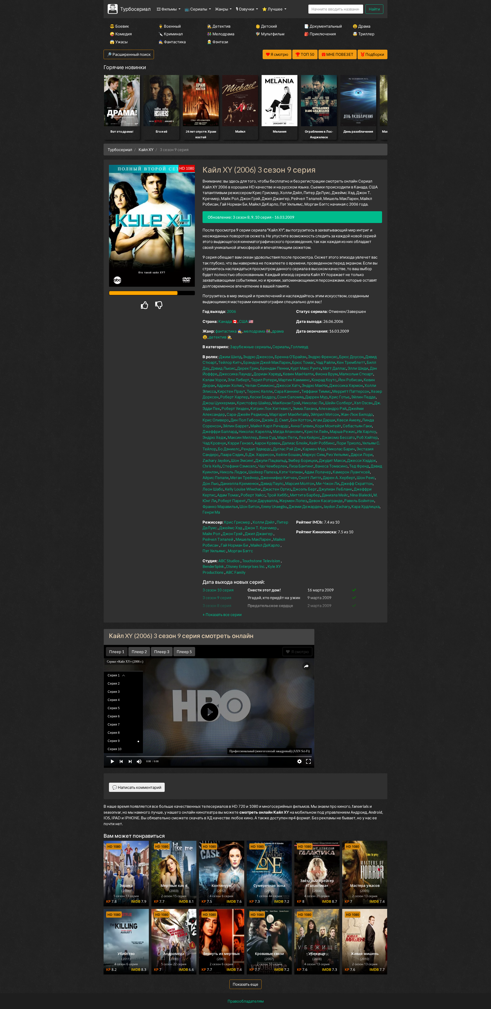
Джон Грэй (232, 533)
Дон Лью (211, 483)
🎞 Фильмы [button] (167, 9)
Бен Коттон (300, 420)
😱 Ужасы (119, 41)
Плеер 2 (139, 651)
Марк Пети (287, 437)
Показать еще (245, 984)
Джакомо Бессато (338, 437)
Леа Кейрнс (309, 437)
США (243, 321)
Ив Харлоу (366, 431)
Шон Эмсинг (242, 460)
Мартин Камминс (294, 379)
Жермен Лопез (293, 500)
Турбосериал (135, 9)
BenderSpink (213, 566)
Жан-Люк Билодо (357, 414)
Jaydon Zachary (336, 506)
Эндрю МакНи (315, 385)
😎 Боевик (119, 26)
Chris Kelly (212, 466)
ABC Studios (229, 560)
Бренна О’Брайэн (290, 356)
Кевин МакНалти (298, 373)
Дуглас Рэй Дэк (287, 449)
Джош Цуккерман (219, 402)
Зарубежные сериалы (250, 346)
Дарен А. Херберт (339, 477)
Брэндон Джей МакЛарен (267, 362)
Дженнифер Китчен (278, 477)
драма (278, 331)
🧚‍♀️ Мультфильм (269, 33)
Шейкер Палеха (262, 472)
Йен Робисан (350, 379)
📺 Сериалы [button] (196, 9)
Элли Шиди (358, 368)
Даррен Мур (316, 397)
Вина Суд (267, 437)
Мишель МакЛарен (253, 539)
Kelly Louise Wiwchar (243, 489)
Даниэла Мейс (335, 495)
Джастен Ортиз (277, 489)
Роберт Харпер (234, 397)
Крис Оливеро (216, 420)
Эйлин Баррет (236, 425)
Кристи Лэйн (316, 431)
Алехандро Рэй (332, 408)
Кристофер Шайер (254, 402)
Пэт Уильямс (214, 550)
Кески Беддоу (262, 397)
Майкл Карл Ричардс (269, 425)
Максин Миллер (242, 437)
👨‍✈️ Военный (169, 26)
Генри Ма (211, 512)
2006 (231, 311)
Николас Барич (341, 449)
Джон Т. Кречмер (260, 527)
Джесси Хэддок (361, 460)
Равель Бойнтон (359, 500)
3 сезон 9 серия (217, 597)
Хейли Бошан (288, 454)
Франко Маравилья (220, 506)
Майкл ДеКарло (265, 545)
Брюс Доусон (351, 356)
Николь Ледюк (233, 472)
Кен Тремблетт (351, 362)
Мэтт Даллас (334, 368)
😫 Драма (361, 26)
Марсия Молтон (299, 483)
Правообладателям (246, 1001)
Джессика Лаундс (235, 373)
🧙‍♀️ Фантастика (172, 41)
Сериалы (280, 346)
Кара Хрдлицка (365, 506)
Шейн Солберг (338, 402)
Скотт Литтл (309, 477)
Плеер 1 (116, 651)
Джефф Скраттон (357, 483)
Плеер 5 (184, 651)
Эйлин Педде (363, 397)
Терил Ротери (264, 379)
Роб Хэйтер (367, 437)
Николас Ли (312, 402)
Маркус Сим (313, 454)
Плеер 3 (161, 651)
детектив (217, 337)
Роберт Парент (232, 500)
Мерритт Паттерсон (350, 391)
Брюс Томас (303, 362)
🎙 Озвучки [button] (245, 9)
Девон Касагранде (325, 500)
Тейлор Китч (230, 362)
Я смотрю (299, 651)
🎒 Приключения (320, 33)
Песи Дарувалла (262, 500)
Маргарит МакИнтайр (289, 414)
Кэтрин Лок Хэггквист (270, 408)
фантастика (226, 331)
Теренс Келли (260, 391)
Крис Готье (339, 397)
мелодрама (254, 331)
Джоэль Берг (305, 489)
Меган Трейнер (244, 477)
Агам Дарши (324, 420)
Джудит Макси (332, 460)
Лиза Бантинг (301, 466)
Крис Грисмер (237, 522)
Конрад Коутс (324, 379)
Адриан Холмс (230, 385)
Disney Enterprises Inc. (245, 566)
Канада (225, 321)
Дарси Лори (362, 454)
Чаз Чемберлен (272, 466)
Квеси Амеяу (349, 420)
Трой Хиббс (277, 495)
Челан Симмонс (260, 385)
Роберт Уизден (235, 408)
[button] (222, 614)
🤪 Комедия (121, 33)
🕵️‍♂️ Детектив (218, 26)
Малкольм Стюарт (356, 373)
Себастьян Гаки (357, 425)
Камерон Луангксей (351, 472)
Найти (374, 9)
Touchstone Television (261, 560)
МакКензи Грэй (286, 402)
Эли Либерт (238, 379)
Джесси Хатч (288, 385)
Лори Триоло (348, 443)
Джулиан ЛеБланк (335, 489)
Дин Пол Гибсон (245, 420)
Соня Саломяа (290, 397)
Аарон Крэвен (267, 443)
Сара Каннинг (287, 391)
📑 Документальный (321, 26)
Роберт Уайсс (253, 495)
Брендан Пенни (274, 368)
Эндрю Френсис (323, 356)
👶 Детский (266, 26)
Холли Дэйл (263, 522)
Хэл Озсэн (363, 402)
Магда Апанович (288, 431)
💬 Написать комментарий (136, 787)
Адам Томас (228, 495)
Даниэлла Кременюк (239, 483)
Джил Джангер (259, 533)
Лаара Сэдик (232, 454)
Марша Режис (342, 431)
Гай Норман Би (234, 545)
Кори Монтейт (328, 425)
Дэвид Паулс (272, 483)
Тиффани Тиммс (316, 391)
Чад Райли (325, 362)
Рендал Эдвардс (256, 449)
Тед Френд (359, 466)
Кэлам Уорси (214, 379)
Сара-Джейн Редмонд (247, 414)
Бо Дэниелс (229, 449)
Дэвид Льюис (223, 368)
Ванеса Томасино (331, 466)
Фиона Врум (326, 373)
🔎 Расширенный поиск (129, 54)
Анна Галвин (302, 425)
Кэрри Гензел (240, 443)
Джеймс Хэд (230, 527)
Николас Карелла (255, 431)
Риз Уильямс (337, 454)
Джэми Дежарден (305, 506)
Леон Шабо (213, 489)
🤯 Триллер (363, 33)
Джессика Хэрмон (346, 385)
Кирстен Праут (231, 391)
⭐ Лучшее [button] (272, 9)
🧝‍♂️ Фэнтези (217, 41)
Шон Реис (366, 477)
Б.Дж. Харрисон (259, 454)
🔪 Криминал (170, 33)
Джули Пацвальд (270, 460)
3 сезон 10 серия (218, 590)
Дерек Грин (248, 368)
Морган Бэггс (240, 550)
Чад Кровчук (214, 443)
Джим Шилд (230, 356)
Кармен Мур (314, 449)
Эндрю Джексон (258, 356)
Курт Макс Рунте (306, 368)
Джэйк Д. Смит (275, 420)
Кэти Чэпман (291, 472)
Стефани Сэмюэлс (239, 466)
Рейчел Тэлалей (218, 539)
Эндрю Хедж (214, 437)
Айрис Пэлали (216, 477)
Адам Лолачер (317, 472)
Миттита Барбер (305, 495)
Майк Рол (211, 533)
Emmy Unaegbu (274, 506)
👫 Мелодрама (220, 33)
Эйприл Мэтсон (324, 414)
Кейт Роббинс (322, 443)
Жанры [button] (222, 9)
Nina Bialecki (361, 495)
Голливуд (299, 346)
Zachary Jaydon (216, 460)
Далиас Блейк (295, 443)
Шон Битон (249, 506)
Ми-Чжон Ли (327, 483)
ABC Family (236, 572)
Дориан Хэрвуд (267, 373)
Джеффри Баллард (220, 431)
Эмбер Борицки (302, 460)
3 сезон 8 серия (217, 605)
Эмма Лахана (305, 408)
